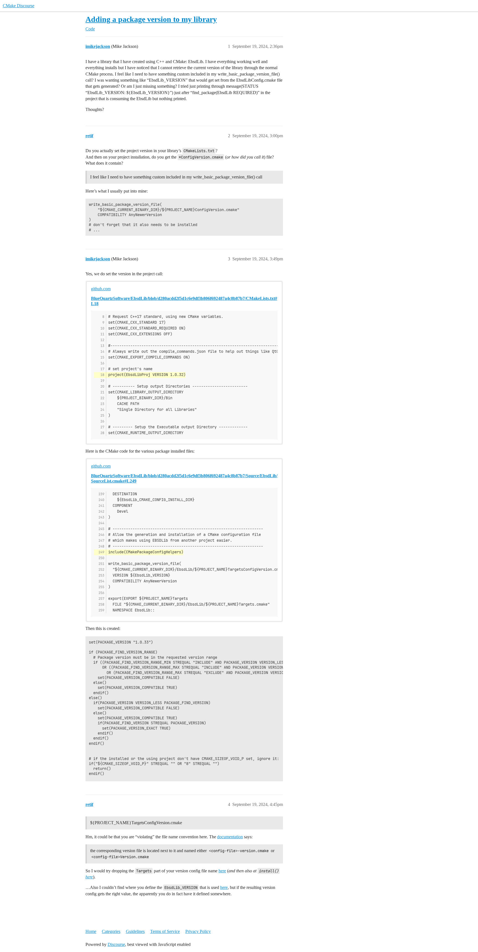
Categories (111, 931)
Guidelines (135, 931)
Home (90, 931)
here (222, 870)
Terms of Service (165, 931)
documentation (230, 836)
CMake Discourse (18, 5)
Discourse (116, 944)
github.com (101, 288)
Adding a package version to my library (151, 19)
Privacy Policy (198, 931)
